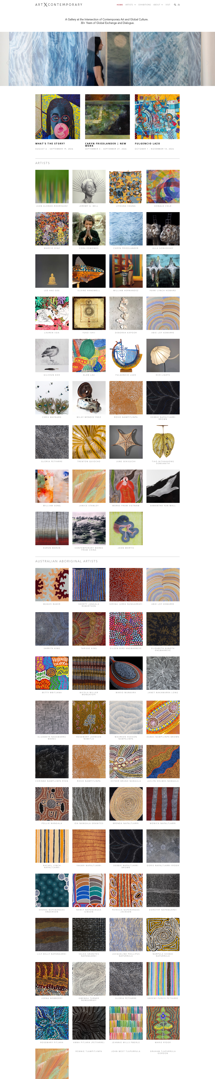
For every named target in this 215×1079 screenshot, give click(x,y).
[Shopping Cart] (179, 5)
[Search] (175, 5)
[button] (130, 4)
